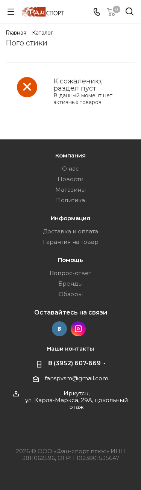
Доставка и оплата (70, 231)
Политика (70, 200)
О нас (70, 168)
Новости (70, 179)
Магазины (70, 189)
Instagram (78, 328)
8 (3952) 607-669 (74, 363)
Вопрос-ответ (70, 273)
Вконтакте (59, 328)
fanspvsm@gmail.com (76, 378)
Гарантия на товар (71, 241)
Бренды (70, 283)
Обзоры (71, 294)
